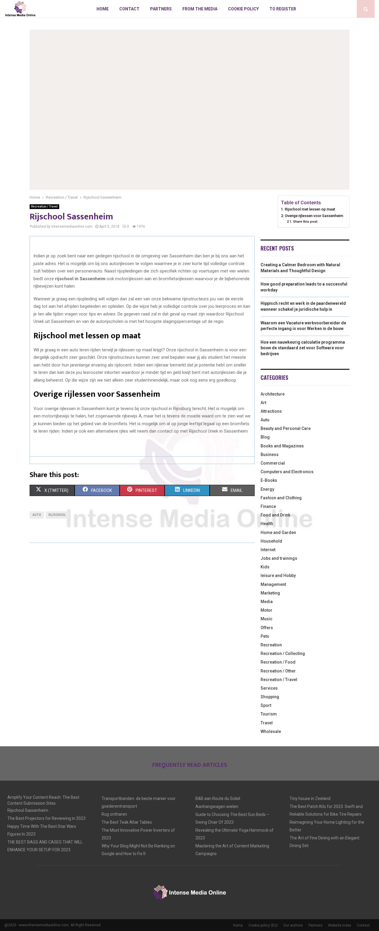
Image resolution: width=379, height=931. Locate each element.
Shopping (270, 696)
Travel (267, 722)
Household (271, 541)
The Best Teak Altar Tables (127, 822)
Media (267, 601)
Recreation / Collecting (283, 653)
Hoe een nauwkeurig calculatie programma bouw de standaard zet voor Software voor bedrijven (303, 348)
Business (270, 454)
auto (37, 514)
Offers (267, 627)
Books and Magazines (282, 446)
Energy (267, 489)
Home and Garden (278, 532)
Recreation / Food (278, 662)
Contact (129, 9)
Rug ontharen (114, 814)
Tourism (269, 714)
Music (266, 618)
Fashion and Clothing (281, 497)
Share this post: (305, 221)
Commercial (273, 463)
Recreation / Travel (44, 206)
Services (269, 688)
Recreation (271, 645)
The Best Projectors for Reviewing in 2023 (46, 818)
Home (103, 9)
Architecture (273, 394)
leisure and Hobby (278, 575)
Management (273, 584)
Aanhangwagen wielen (216, 806)
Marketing (270, 593)
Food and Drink (275, 515)
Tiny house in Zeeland (310, 798)
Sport (266, 705)
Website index (339, 925)
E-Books (269, 480)
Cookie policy (243, 9)
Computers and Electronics (287, 471)
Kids (265, 567)
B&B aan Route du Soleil (217, 798)
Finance (268, 506)
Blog (265, 437)
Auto (265, 419)
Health (267, 523)
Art (263, 402)
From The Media (199, 9)
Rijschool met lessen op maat (310, 209)
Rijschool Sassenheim (27, 810)
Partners (161, 9)
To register (282, 9)
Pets (265, 636)
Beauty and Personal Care (286, 428)
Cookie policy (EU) (263, 925)
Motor (266, 610)
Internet (268, 549)
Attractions (271, 411)
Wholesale (271, 731)
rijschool (57, 514)
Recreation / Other (278, 671)
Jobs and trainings (279, 558)
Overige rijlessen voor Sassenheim (314, 215)
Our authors (293, 925)
